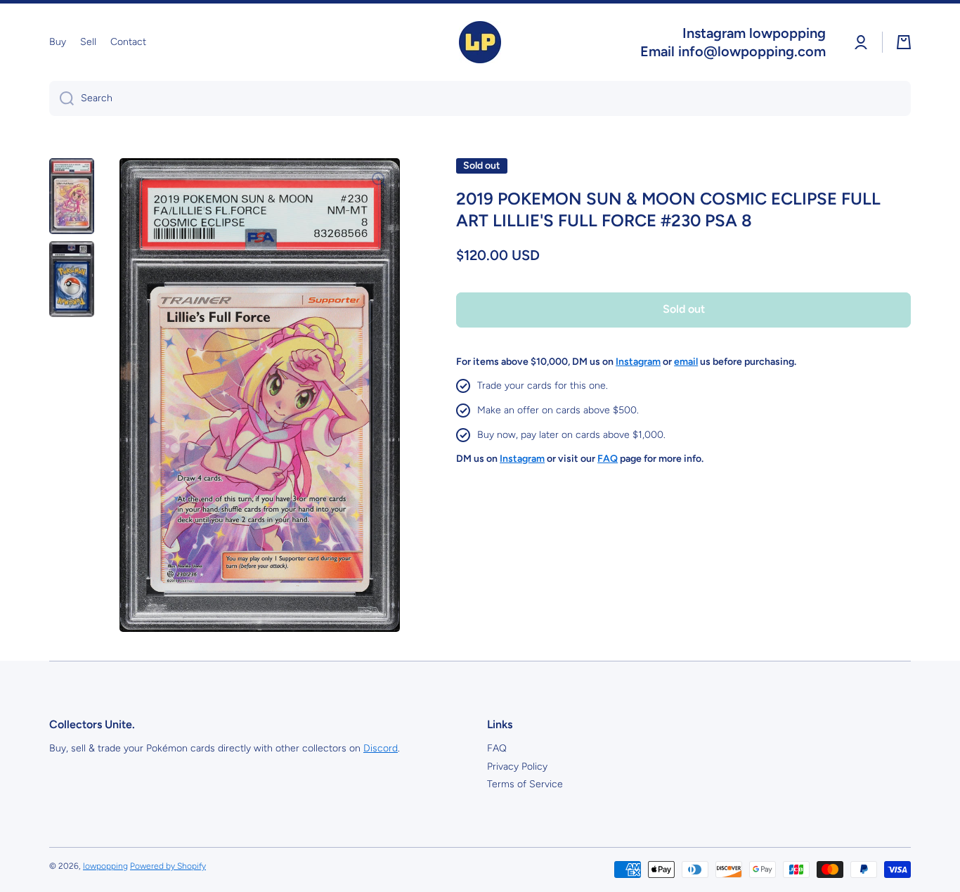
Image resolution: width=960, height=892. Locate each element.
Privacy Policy (517, 767)
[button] (904, 42)
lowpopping (105, 866)
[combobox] (480, 98)
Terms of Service (525, 784)
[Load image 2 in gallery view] (71, 279)
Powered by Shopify (168, 866)
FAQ (497, 748)
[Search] (61, 98)
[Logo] (480, 42)
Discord (380, 748)
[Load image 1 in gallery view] (71, 196)
